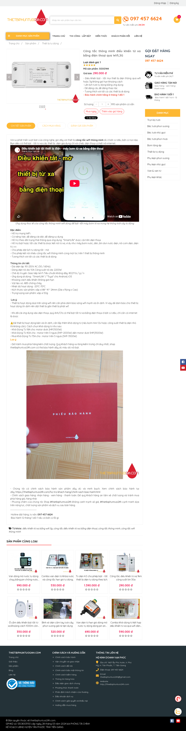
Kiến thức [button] (101, 36)
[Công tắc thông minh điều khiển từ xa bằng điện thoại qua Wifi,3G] (43, 76)
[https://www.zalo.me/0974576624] (178, 712)
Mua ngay (91, 111)
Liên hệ (12, 674)
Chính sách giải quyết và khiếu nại (71, 700)
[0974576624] (178, 699)
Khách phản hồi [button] (120, 36)
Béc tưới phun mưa (157, 139)
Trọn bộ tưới (153, 119)
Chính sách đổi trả (63, 666)
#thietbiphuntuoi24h (60, 501)
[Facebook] (183, 362)
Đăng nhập (160, 3)
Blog (11, 670)
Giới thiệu (13, 661)
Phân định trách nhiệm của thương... (72, 692)
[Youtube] (183, 368)
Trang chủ (13, 657)
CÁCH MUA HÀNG (51, 125)
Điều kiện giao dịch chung (67, 683)
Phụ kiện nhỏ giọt (156, 164)
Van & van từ (154, 170)
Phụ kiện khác (154, 177)
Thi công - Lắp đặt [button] (80, 36)
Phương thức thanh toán (66, 687)
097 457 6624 (146, 18)
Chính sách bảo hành (65, 657)
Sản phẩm (13, 666)
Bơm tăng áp (154, 145)
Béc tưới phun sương (158, 126)
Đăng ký (174, 3)
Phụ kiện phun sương (158, 158)
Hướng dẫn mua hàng (65, 705)
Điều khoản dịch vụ (64, 696)
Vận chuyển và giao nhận (67, 661)
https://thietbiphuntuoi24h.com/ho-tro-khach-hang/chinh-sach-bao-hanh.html (58, 492)
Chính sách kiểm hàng (65, 674)
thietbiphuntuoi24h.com (42, 720)
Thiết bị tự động (155, 151)
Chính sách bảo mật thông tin (69, 670)
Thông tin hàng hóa (64, 679)
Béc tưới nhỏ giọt (156, 132)
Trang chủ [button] (58, 36)
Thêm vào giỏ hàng (112, 111)
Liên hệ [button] (138, 36)
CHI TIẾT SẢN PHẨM (21, 125)
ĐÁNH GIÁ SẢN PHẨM (82, 125)
